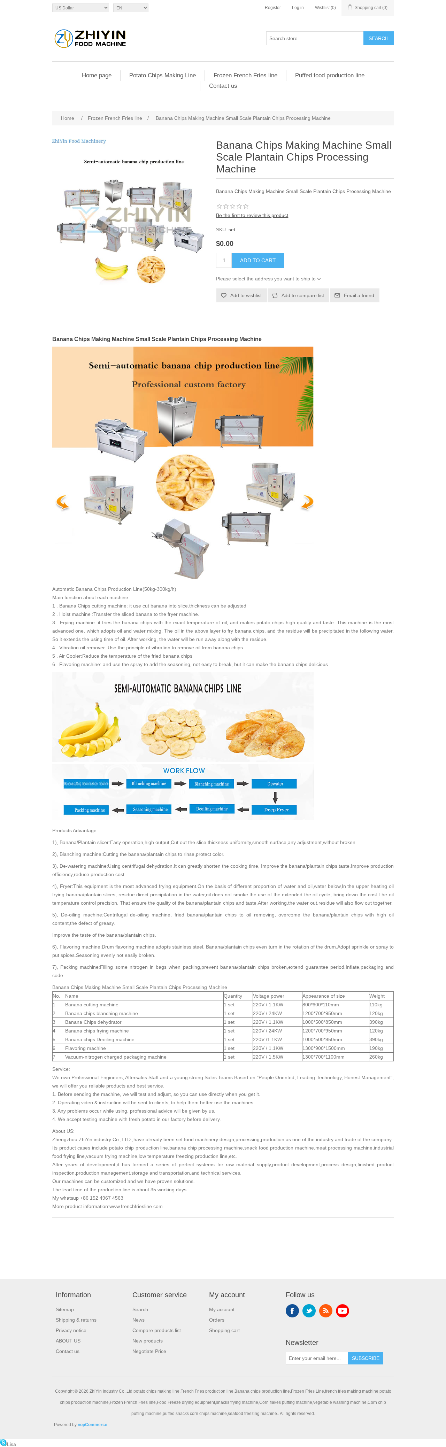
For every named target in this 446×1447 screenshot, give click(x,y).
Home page (97, 75)
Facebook (292, 1310)
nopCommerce (92, 1424)
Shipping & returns (76, 1320)
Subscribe (365, 1358)
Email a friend (359, 295)
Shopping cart (224, 1330)
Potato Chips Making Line (162, 75)
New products (147, 1341)
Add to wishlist (246, 295)
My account (221, 1309)
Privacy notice (71, 1330)
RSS (325, 1310)
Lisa (11, 1444)
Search (379, 38)
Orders (216, 1320)
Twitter (309, 1310)
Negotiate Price (149, 1351)
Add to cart (258, 260)
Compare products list (156, 1330)
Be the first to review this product (252, 215)
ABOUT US (68, 1341)
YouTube (342, 1310)
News (138, 1320)
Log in (298, 7)
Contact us (223, 86)
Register (273, 7)
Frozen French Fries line (245, 75)
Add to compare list (303, 295)
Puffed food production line (329, 75)
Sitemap (65, 1309)
